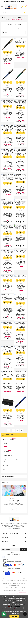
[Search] (24, 12)
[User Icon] (22, 7)
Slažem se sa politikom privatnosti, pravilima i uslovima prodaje (6, 567)
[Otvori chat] (4, 614)
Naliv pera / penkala (8, 476)
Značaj (14, 33)
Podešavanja (15, 613)
